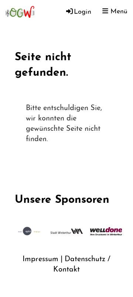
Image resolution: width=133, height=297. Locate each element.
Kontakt (66, 269)
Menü (117, 11)
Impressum (40, 259)
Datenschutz (85, 259)
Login (82, 12)
